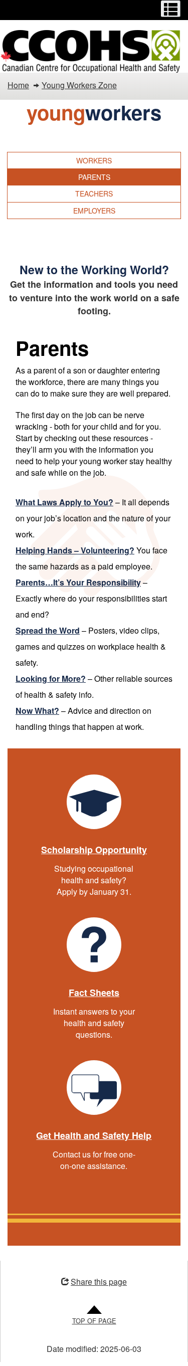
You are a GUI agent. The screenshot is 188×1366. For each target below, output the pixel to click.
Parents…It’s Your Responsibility (78, 582)
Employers (94, 211)
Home (18, 85)
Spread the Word (48, 630)
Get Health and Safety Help (93, 1135)
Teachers (94, 193)
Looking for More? (51, 678)
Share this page (99, 1281)
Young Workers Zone (79, 85)
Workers (94, 160)
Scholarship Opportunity (94, 849)
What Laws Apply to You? (64, 502)
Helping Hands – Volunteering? (75, 550)
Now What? (37, 710)
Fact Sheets (94, 992)
